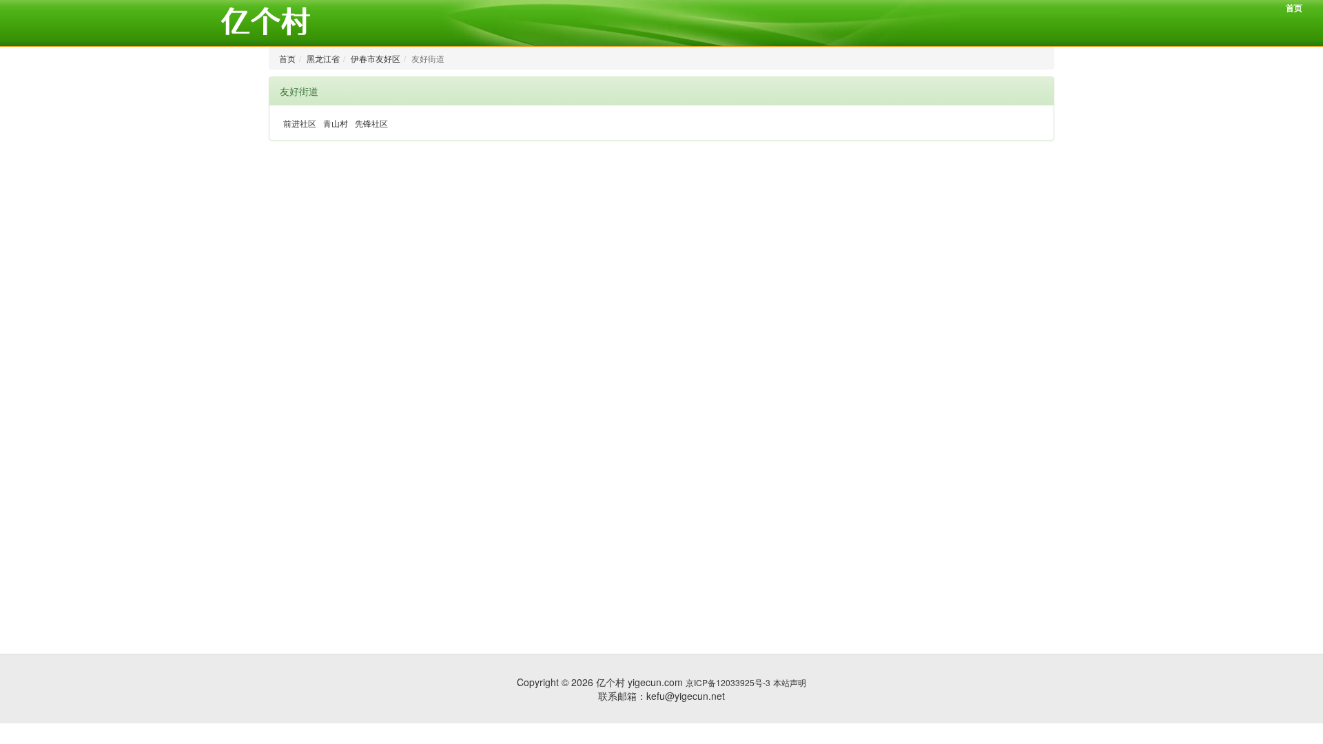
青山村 (335, 123)
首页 (1294, 7)
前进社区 (299, 123)
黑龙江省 (323, 58)
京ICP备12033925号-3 (728, 682)
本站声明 (789, 682)
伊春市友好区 (375, 58)
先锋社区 (371, 123)
